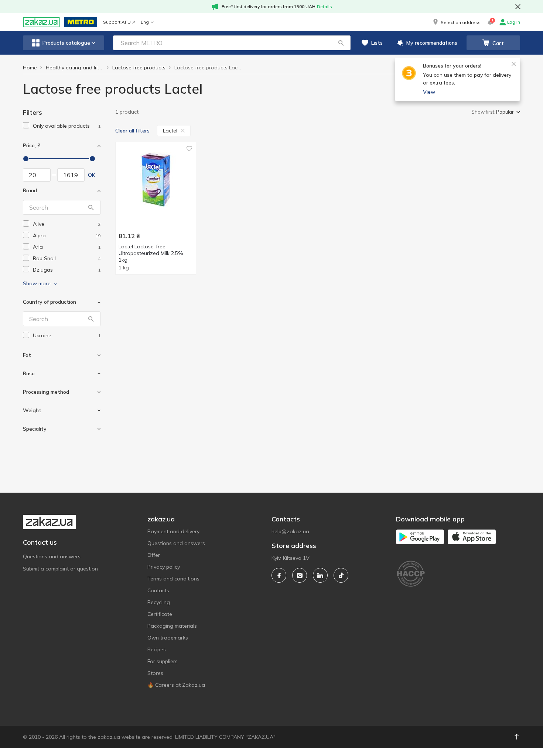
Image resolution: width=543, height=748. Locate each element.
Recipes (156, 649)
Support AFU (117, 22)
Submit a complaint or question (60, 568)
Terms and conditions (173, 578)
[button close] (518, 7)
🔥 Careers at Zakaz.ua (176, 685)
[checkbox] (26, 125)
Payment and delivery (173, 531)
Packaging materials (172, 626)
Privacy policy (163, 566)
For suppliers (162, 661)
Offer (153, 555)
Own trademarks (167, 637)
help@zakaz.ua (290, 531)
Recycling (158, 602)
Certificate (159, 614)
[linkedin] (320, 575)
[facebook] (279, 575)
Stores (155, 673)
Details (324, 6)
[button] (456, 22)
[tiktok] (341, 575)
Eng (145, 22)
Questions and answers (52, 556)
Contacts (158, 590)
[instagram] (299, 575)
